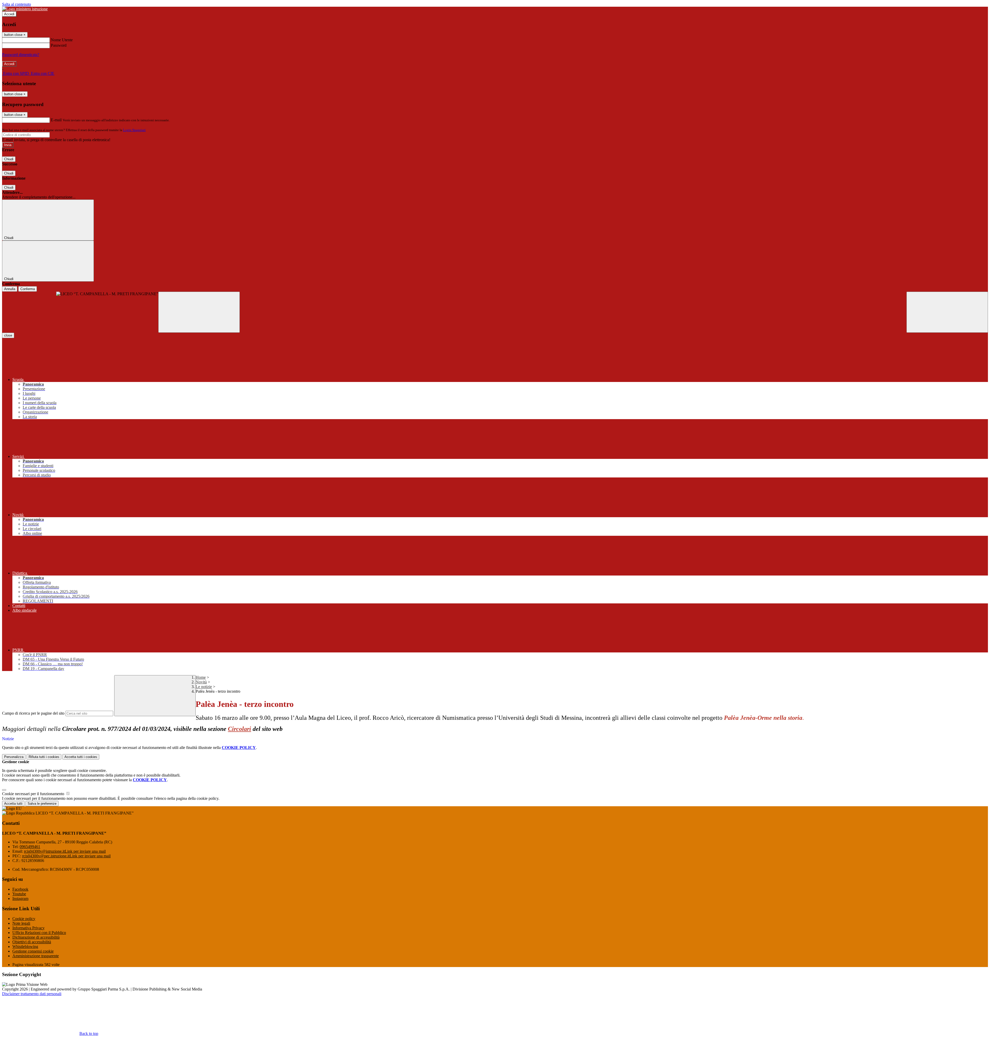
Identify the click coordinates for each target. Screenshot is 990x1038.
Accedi (9, 14)
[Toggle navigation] (199, 312)
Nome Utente (62, 40)
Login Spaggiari (134, 130)
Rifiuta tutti (44, 757)
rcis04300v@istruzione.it (65, 851)
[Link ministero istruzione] (25, 9)
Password (59, 45)
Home (201, 677)
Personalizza (13, 757)
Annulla (9, 289)
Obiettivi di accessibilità (31, 942)
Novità (201, 682)
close (8, 335)
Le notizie (204, 686)
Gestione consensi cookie (33, 951)
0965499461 (30, 846)
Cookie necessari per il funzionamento (33, 794)
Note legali (21, 923)
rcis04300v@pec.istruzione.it (66, 856)
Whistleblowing (25, 946)
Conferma (27, 289)
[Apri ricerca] (947, 312)
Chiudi (8, 159)
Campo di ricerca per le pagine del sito (33, 713)
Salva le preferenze (42, 803)
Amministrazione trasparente (35, 956)
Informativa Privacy (28, 928)
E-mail (56, 120)
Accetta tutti (80, 757)
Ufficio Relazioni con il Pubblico (39, 932)
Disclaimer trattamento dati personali (31, 994)
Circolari (239, 728)
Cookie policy (23, 918)
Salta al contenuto (16, 4)
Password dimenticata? (20, 54)
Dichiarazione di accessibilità (36, 937)
